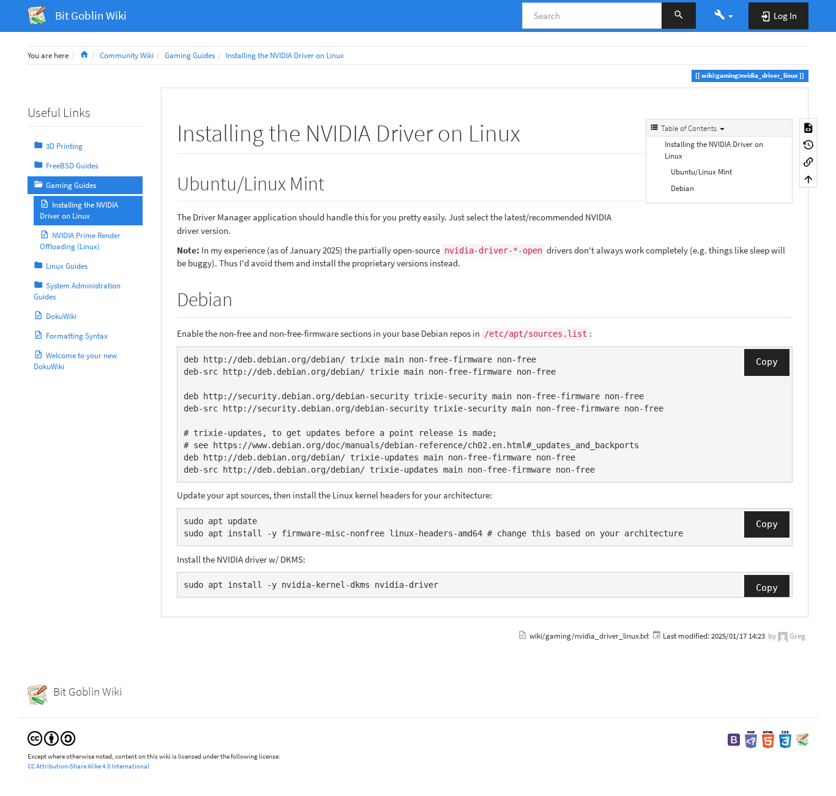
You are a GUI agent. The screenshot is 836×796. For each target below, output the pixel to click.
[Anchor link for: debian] (242, 297)
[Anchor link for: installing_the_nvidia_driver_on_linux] (532, 131)
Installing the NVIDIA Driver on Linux (285, 55)
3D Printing (64, 146)
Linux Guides (67, 266)
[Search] (679, 15)
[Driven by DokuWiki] (802, 739)
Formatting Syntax (77, 336)
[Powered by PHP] (751, 739)
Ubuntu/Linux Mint (701, 172)
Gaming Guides (190, 55)
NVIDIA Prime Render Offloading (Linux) (80, 241)
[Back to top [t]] (808, 179)
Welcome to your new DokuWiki (75, 361)
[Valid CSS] (785, 739)
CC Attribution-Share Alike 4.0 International (88, 766)
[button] (723, 15)
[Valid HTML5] (768, 739)
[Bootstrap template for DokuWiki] (734, 739)
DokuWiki (61, 316)
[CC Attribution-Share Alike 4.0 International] (51, 737)
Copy (767, 361)
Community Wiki (127, 55)
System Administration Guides (77, 291)
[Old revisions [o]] (808, 144)
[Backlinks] (808, 161)
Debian (682, 188)
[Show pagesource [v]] (808, 127)
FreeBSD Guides (72, 165)
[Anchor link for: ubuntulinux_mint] (334, 182)
